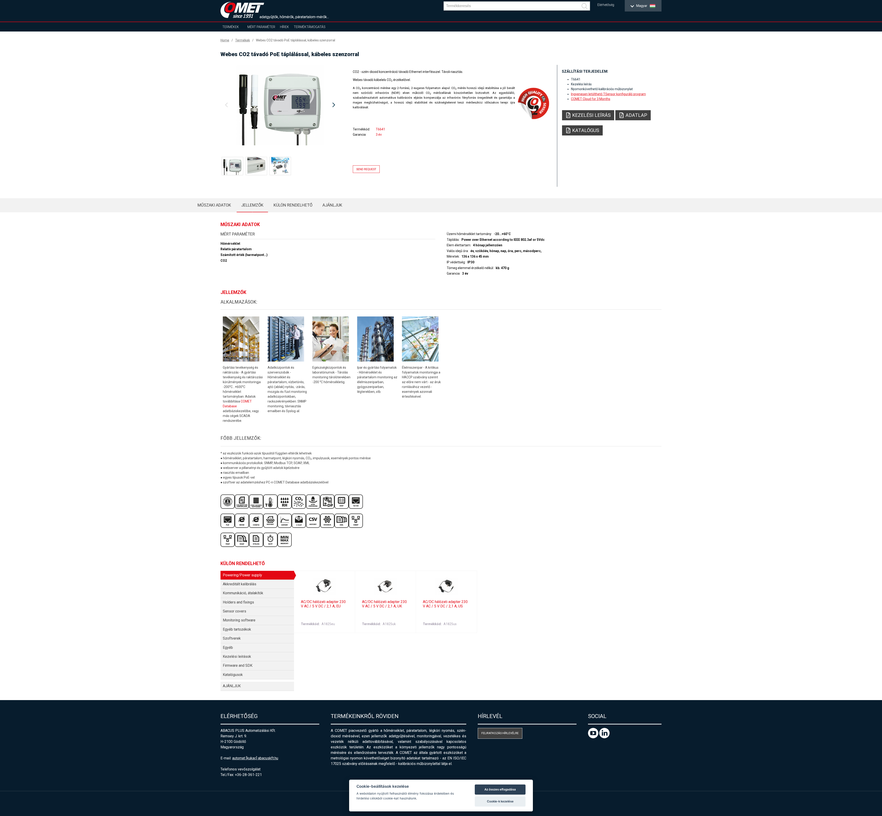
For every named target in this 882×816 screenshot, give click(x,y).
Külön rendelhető (293, 205)
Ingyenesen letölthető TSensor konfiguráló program (608, 94)
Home (224, 40)
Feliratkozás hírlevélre (500, 733)
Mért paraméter (261, 27)
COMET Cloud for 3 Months (590, 99)
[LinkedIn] (604, 737)
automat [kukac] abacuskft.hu (255, 758)
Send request (366, 169)
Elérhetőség (605, 5)
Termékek (230, 27)
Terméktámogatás (309, 27)
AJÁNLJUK (332, 205)
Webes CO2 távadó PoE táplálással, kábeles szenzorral (295, 40)
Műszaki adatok (214, 205)
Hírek (284, 27)
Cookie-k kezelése (500, 801)
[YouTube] (593, 737)
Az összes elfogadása (500, 789)
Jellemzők (252, 205)
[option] (279, 105)
